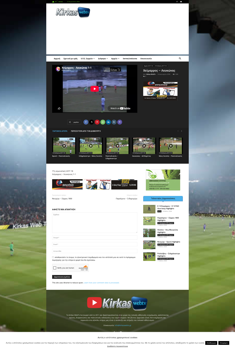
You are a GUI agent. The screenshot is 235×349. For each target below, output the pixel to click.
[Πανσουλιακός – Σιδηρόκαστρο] (117, 146)
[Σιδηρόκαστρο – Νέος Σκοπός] (91, 146)
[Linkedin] (108, 122)
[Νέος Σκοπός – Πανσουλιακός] (171, 146)
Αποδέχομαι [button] (211, 343)
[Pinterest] (97, 122)
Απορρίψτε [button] (224, 343)
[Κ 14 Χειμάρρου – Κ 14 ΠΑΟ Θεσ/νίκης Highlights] (149, 209)
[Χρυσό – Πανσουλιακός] (64, 146)
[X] (91, 122)
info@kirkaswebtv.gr (123, 325)
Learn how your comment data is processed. (101, 283)
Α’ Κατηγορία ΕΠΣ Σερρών (165, 223)
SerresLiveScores (130, 58)
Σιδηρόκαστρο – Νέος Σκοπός (90, 156)
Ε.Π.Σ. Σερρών (87, 58)
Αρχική (57, 58)
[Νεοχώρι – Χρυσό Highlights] (149, 245)
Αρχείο (114, 58)
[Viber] (119, 122)
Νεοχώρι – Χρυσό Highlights (168, 242)
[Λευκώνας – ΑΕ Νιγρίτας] (144, 146)
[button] (180, 59)
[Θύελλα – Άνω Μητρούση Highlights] (149, 233)
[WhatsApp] (102, 122)
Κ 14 (159, 211)
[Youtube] (181, 1)
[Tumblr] (114, 122)
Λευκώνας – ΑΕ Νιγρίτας (141, 156)
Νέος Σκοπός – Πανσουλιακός (170, 156)
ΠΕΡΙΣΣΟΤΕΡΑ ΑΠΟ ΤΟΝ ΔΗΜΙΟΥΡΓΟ (86, 131)
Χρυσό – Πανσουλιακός (61, 156)
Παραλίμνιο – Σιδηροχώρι (126, 199)
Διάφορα (102, 58)
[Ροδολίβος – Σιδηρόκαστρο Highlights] (149, 256)
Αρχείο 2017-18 (148, 66)
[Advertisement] (138, 12)
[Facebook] (177, 1)
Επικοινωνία (146, 58)
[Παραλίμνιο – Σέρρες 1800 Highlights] (149, 221)
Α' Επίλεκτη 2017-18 (161, 66)
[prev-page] (178, 131)
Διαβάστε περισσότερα (117, 346)
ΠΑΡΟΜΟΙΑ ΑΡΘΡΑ (60, 131)
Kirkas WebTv (150, 74)
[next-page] (181, 131)
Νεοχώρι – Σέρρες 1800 (62, 199)
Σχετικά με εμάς (70, 58)
